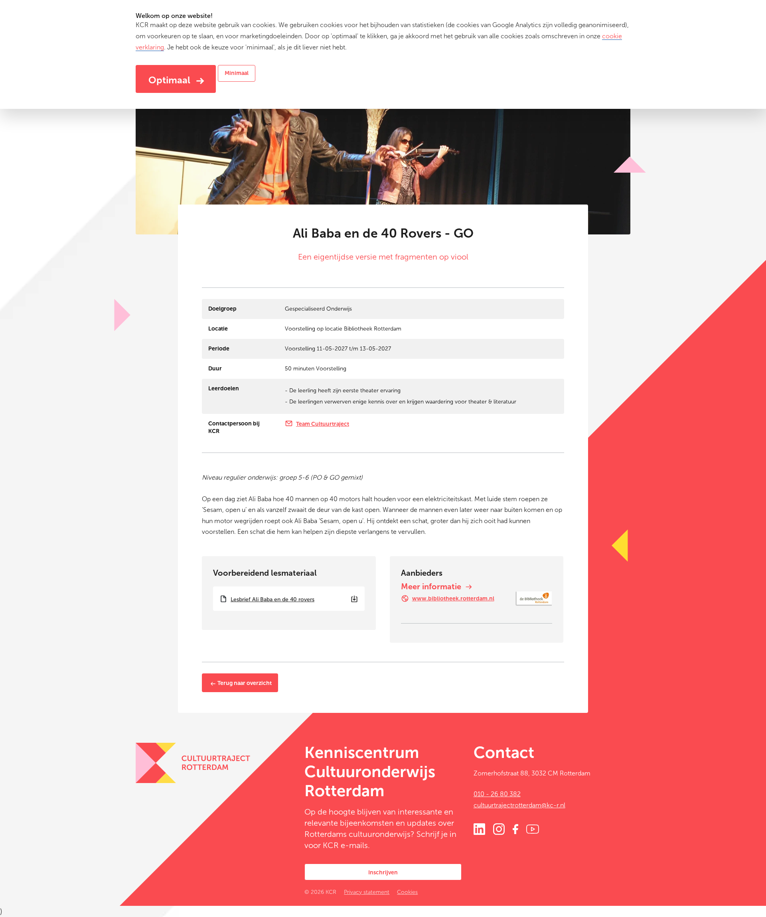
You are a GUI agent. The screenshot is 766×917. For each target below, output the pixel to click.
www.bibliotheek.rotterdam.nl (453, 598)
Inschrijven (383, 872)
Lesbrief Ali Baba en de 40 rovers (272, 599)
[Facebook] (515, 828)
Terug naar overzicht (244, 683)
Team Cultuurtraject (322, 424)
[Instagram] (499, 828)
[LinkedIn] (479, 828)
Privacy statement (366, 892)
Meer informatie (432, 586)
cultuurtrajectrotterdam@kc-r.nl (519, 805)
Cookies (407, 892)
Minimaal (237, 73)
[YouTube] (532, 828)
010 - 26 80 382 (497, 794)
